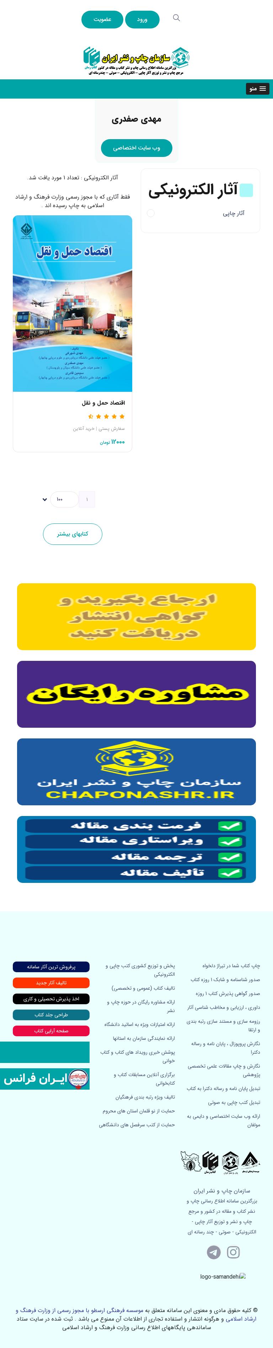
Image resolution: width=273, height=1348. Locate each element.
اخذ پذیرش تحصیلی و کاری (51, 999)
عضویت (102, 19)
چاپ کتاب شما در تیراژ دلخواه (231, 966)
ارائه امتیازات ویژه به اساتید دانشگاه (140, 1024)
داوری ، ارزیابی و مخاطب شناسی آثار (223, 1007)
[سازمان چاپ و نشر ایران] (136, 694)
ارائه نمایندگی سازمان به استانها (144, 1038)
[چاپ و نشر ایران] (136, 60)
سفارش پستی (111, 428)
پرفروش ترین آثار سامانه (51, 967)
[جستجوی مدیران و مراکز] (176, 17)
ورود (142, 19)
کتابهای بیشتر (72, 534)
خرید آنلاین (84, 428)
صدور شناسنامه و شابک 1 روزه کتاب (225, 980)
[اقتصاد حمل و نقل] (72, 303)
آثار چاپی (234, 213)
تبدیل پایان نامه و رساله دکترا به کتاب (223, 1088)
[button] (257, 89)
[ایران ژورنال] (136, 616)
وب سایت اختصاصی (136, 147)
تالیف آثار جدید (51, 983)
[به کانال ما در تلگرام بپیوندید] (214, 1252)
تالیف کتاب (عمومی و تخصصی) (143, 988)
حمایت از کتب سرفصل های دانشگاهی (137, 1125)
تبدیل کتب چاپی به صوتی (234, 1102)
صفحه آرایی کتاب (51, 1031)
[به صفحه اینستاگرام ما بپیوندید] (233, 1252)
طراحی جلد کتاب (51, 1015)
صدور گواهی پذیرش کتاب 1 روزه (228, 993)
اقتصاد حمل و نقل (103, 403)
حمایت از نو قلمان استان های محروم (139, 1111)
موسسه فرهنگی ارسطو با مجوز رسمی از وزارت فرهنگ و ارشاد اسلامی (136, 1314)
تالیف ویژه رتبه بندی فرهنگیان (145, 1097)
